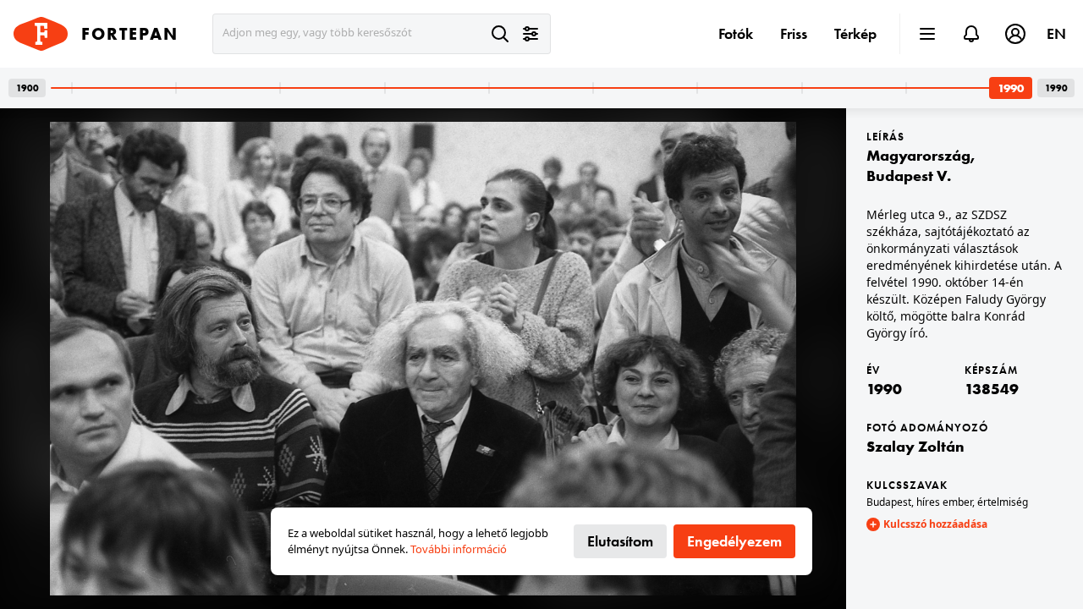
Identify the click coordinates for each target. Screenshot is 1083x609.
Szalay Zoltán (915, 446)
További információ (458, 549)
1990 (884, 388)
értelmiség (1002, 502)
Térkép (855, 33)
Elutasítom (620, 541)
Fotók (735, 33)
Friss (793, 33)
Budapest (888, 502)
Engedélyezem (734, 541)
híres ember (944, 502)
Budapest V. (908, 175)
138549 (992, 388)
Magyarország (918, 155)
